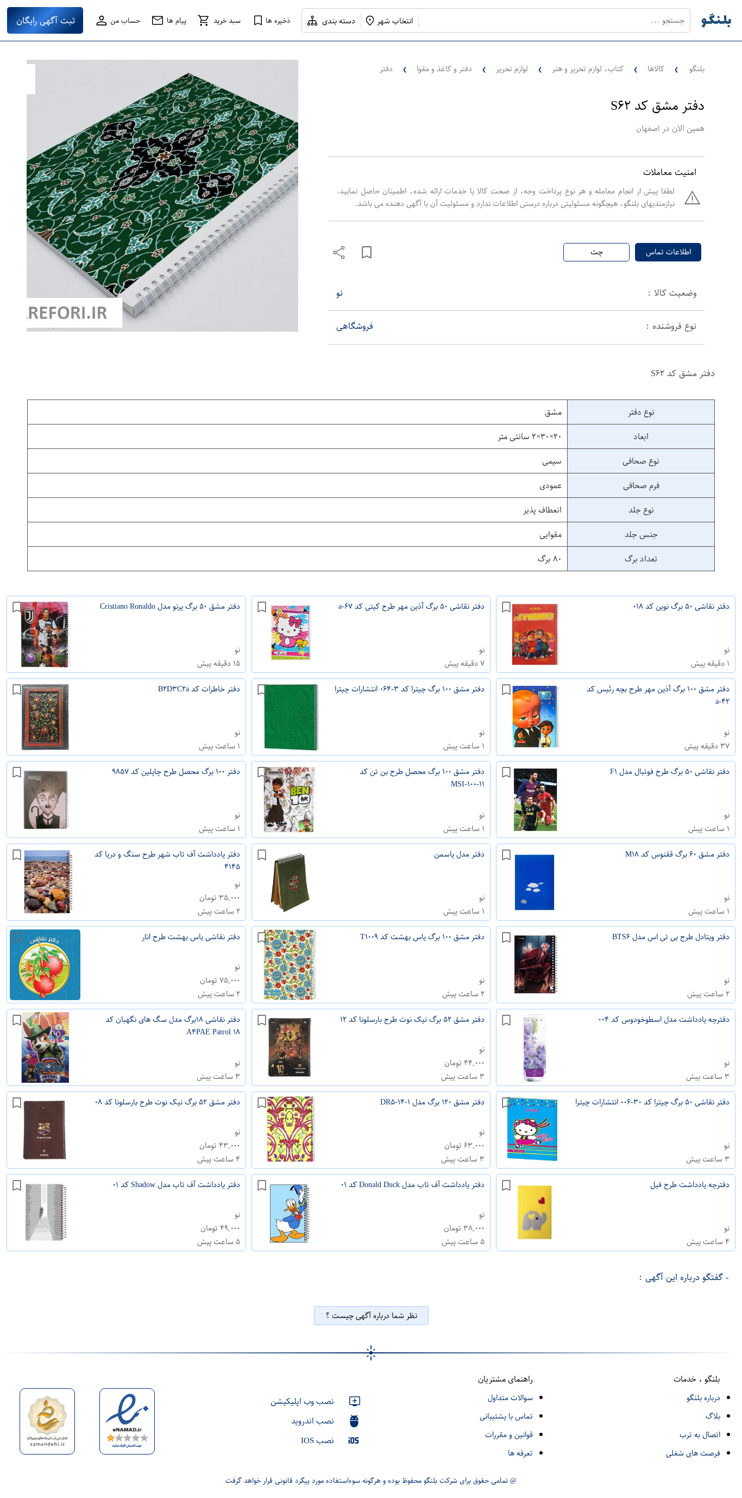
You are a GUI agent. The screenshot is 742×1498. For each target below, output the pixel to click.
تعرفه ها (520, 1453)
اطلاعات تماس (668, 252)
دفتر (386, 69)
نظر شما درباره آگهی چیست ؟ (371, 1315)
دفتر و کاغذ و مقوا (444, 69)
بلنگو (697, 69)
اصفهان (647, 128)
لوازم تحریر (512, 69)
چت (596, 252)
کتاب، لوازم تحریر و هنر (588, 69)
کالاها (655, 69)
